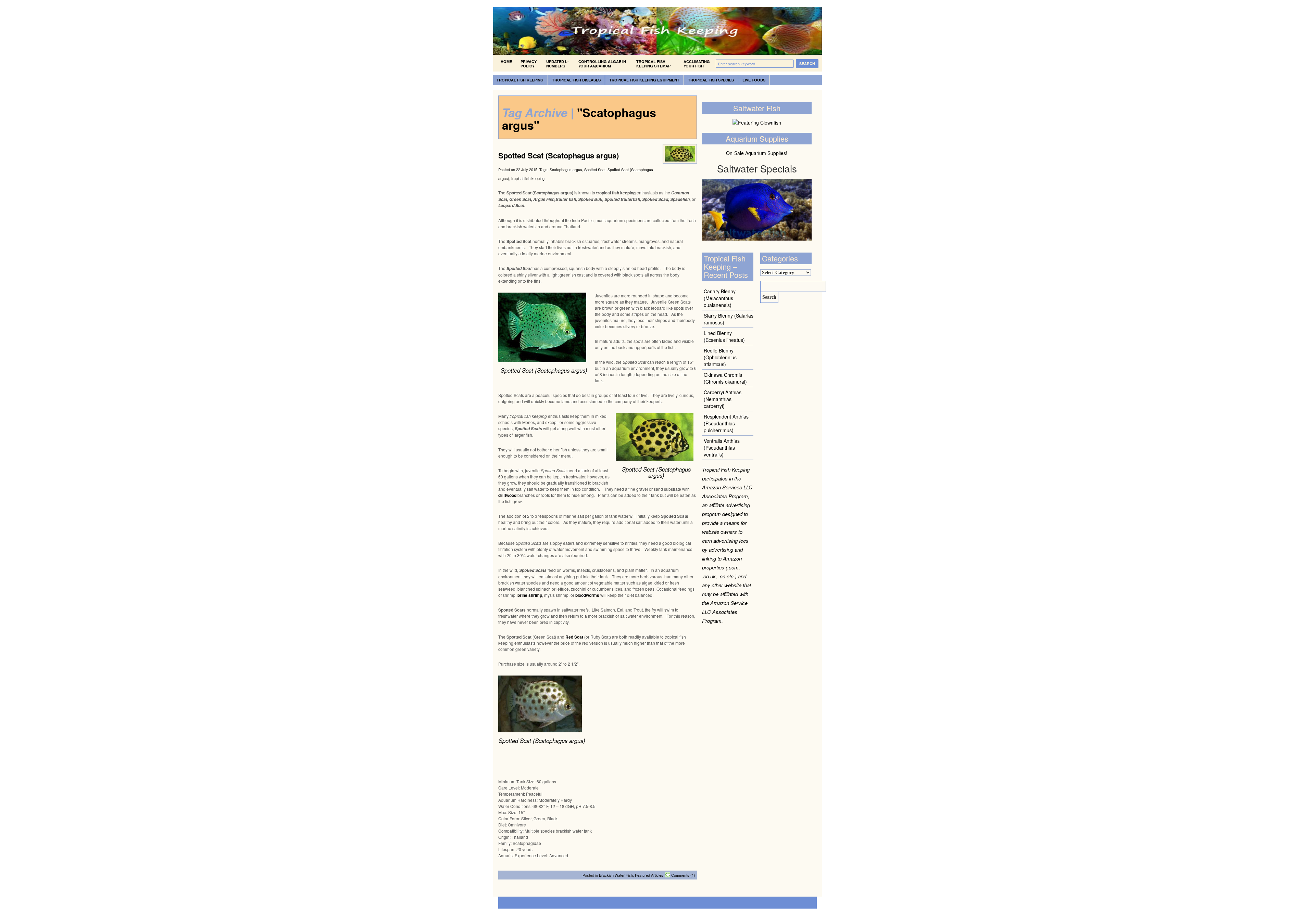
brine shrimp (529, 595)
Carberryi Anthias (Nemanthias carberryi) (722, 399)
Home (506, 61)
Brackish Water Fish (616, 875)
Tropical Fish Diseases (576, 79)
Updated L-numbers (557, 63)
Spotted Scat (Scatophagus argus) (558, 155)
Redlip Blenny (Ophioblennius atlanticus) (720, 357)
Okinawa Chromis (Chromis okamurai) (725, 378)
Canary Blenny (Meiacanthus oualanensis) (720, 298)
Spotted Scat (594, 169)
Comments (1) (683, 875)
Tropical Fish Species (711, 79)
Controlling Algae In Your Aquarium (602, 63)
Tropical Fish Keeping (520, 79)
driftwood (507, 495)
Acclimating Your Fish (697, 63)
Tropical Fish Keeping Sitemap (653, 63)
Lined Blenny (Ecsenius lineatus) (724, 336)
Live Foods (753, 79)
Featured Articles (649, 875)
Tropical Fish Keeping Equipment (644, 79)
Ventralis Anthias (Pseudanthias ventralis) (722, 447)
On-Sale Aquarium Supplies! (756, 153)
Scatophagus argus (566, 169)
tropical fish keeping (527, 178)
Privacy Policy (529, 63)
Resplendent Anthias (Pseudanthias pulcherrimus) (726, 423)
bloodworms (587, 595)
